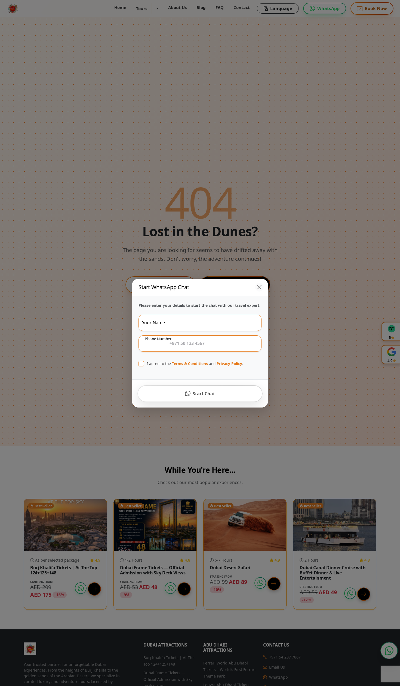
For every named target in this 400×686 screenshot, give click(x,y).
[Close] (259, 287)
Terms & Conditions (190, 363)
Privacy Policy (229, 363)
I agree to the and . (195, 363)
